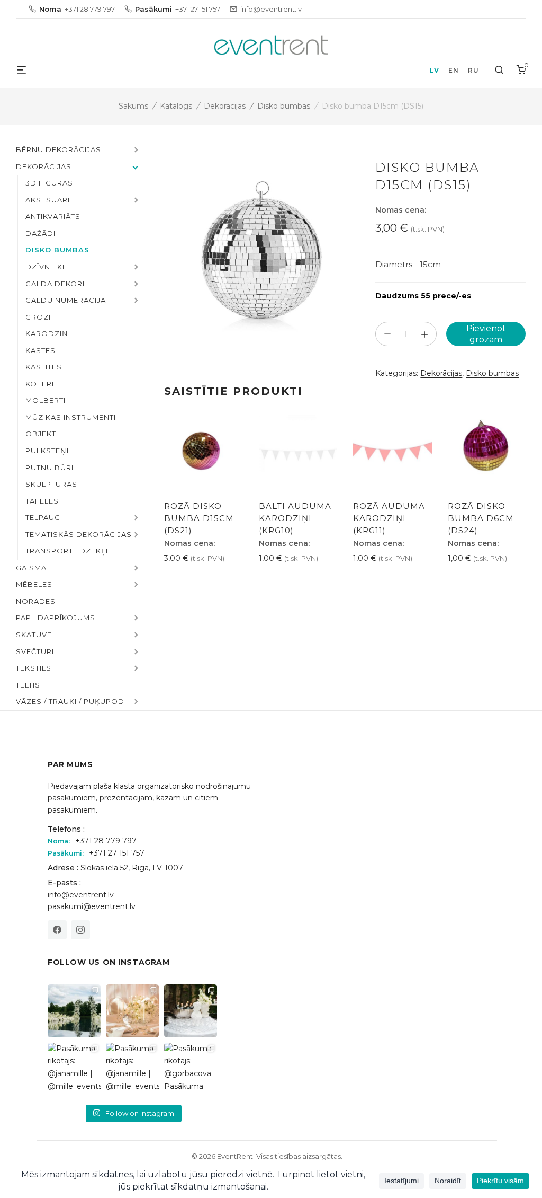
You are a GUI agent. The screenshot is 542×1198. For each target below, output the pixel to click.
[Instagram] (80, 929)
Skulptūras (51, 484)
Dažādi (40, 233)
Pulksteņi (47, 450)
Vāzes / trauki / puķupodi (71, 701)
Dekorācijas (225, 106)
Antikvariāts (52, 216)
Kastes (40, 350)
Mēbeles (34, 584)
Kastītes (43, 367)
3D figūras (49, 183)
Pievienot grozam (486, 334)
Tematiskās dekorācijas (78, 534)
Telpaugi (43, 517)
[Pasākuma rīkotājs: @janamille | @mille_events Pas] (74, 1069)
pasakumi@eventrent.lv (92, 906)
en (453, 70)
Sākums (133, 106)
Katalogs (176, 106)
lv (434, 70)
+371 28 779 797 (106, 840)
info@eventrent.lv (81, 895)
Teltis (28, 685)
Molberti (45, 400)
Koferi (39, 384)
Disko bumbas (283, 106)
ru (473, 70)
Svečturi (35, 651)
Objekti (41, 433)
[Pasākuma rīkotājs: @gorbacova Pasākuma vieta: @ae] (190, 1069)
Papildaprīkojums (55, 617)
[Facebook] (57, 929)
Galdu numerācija (65, 300)
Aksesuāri (47, 200)
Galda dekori (55, 283)
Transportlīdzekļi (66, 551)
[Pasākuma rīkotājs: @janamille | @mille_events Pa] (74, 1010)
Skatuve (34, 634)
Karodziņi (47, 333)
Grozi (38, 317)
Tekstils (33, 668)
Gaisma (31, 567)
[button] (135, 151)
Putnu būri (49, 467)
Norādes (36, 601)
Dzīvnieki (45, 266)
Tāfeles (42, 501)
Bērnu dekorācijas (58, 149)
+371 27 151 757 (116, 853)
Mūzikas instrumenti (70, 417)
